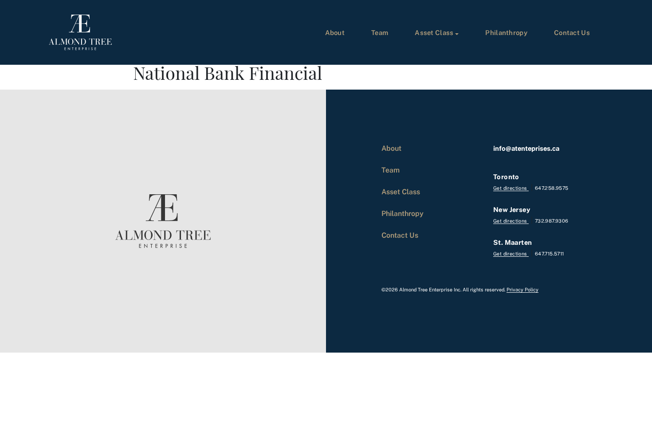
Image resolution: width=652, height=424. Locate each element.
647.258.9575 (552, 188)
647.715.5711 (549, 253)
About (335, 32)
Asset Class (434, 32)
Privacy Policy (522, 289)
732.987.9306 (552, 221)
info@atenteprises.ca (526, 148)
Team (379, 32)
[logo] (80, 32)
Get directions (511, 188)
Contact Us (572, 32)
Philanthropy (506, 32)
